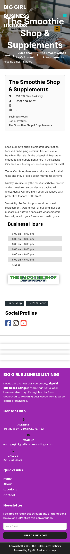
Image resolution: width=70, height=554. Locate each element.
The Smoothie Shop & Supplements (30, 125)
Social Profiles (18, 121)
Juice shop (25, 53)
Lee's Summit (25, 57)
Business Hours (18, 116)
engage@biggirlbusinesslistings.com (28, 444)
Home (7, 55)
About (7, 484)
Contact (9, 495)
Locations (10, 489)
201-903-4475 (12, 460)
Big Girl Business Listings (16, 16)
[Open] (65, 16)
